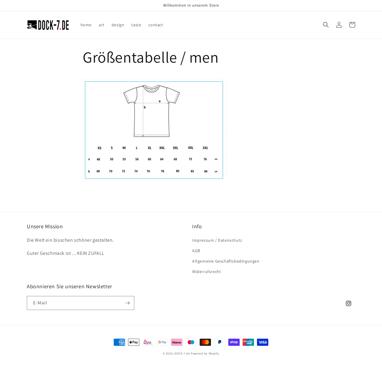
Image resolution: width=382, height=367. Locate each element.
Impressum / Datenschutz (217, 240)
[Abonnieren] (127, 303)
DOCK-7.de (182, 353)
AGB (196, 250)
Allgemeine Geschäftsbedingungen (226, 261)
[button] (325, 24)
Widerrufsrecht (206, 271)
